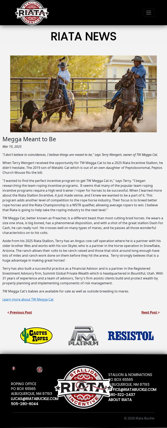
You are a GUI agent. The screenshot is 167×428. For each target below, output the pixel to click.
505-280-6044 (24, 403)
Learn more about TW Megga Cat (28, 299)
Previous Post (20, 312)
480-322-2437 (121, 394)
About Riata (120, 399)
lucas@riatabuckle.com (34, 398)
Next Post (149, 312)
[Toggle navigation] (148, 13)
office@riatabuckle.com (132, 389)
